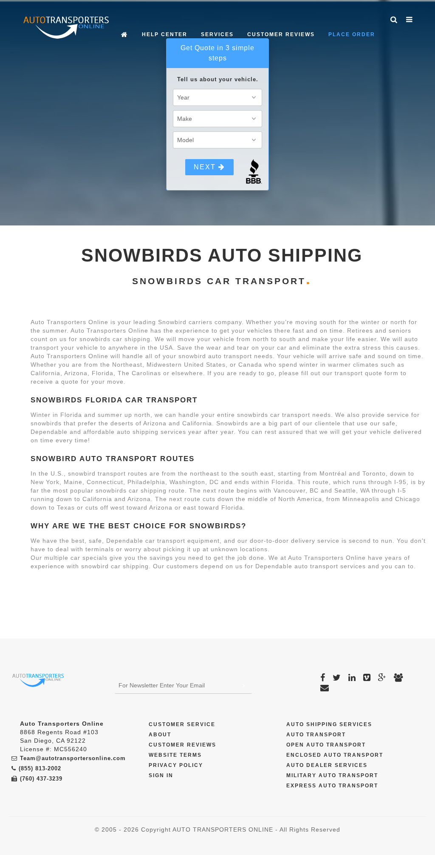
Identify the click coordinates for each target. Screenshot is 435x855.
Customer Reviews (281, 34)
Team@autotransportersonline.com (73, 758)
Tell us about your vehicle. (217, 79)
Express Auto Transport (332, 786)
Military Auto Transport (332, 775)
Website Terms (175, 755)
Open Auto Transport (326, 745)
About (160, 735)
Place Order (351, 34)
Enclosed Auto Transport (334, 755)
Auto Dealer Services (326, 765)
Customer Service (182, 724)
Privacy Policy (176, 765)
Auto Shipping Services (329, 724)
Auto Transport (316, 735)
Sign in (161, 775)
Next (206, 167)
